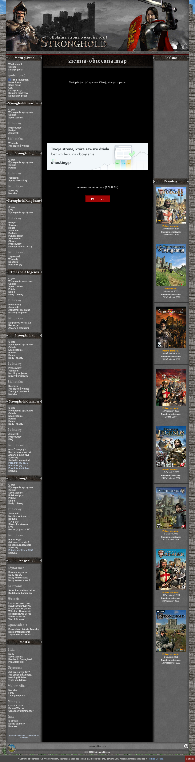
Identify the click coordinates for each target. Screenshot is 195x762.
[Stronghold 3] (171, 347)
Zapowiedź (14, 256)
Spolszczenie (15, 117)
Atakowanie (14, 238)
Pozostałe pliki (16, 662)
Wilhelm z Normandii (19, 611)
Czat (10, 87)
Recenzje (13, 262)
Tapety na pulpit (16, 695)
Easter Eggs (15, 539)
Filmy (11, 693)
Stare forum (14, 85)
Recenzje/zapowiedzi (19, 545)
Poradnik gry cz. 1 (18, 463)
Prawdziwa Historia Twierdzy (23, 629)
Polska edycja (16, 495)
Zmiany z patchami (18, 328)
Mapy (11, 654)
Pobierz (98, 199)
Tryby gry (13, 521)
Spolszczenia (15, 656)
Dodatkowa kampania (20, 593)
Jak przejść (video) (18, 146)
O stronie (13, 721)
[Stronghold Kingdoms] (171, 285)
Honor (11, 228)
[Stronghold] (171, 651)
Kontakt (12, 726)
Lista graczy (15, 90)
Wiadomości (15, 64)
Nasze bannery (16, 723)
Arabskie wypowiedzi (19, 460)
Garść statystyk (17, 449)
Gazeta (12, 67)
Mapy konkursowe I (18, 577)
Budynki (12, 130)
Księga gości (15, 69)
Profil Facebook (20, 79)
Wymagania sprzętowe (20, 112)
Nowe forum (15, 82)
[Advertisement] (97, 113)
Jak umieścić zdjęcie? (20, 674)
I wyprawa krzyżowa (19, 603)
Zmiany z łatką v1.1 (18, 455)
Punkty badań (15, 236)
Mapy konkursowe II (19, 580)
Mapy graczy (15, 575)
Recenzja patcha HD (19, 529)
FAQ (10, 209)
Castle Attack (15, 705)
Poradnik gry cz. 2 (18, 465)
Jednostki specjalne (19, 310)
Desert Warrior (16, 708)
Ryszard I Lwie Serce (19, 614)
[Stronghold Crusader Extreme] (171, 405)
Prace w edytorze (17, 572)
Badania (12, 233)
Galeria (12, 115)
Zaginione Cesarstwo (19, 634)
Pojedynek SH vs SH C (20, 550)
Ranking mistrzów (18, 93)
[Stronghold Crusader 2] (171, 223)
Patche (12, 167)
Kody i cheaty (15, 294)
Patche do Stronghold (20, 659)
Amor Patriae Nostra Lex (21, 590)
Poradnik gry (15, 264)
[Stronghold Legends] (171, 466)
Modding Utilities (17, 677)
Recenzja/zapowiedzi (19, 452)
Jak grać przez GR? (19, 672)
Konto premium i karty (20, 246)
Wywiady (13, 143)
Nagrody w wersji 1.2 (19, 322)
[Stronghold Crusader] (171, 589)
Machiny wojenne (17, 312)
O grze (11, 109)
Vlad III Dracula (16, 619)
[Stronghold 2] (171, 528)
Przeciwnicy (15, 127)
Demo (11, 292)
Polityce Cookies (155, 759)
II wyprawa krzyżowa (19, 606)
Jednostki (13, 133)
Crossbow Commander (21, 711)
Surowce (13, 225)
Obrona (12, 241)
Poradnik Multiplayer (19, 468)
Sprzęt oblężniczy (17, 180)
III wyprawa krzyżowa (19, 608)
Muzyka (12, 193)
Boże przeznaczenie (19, 632)
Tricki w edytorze (17, 680)
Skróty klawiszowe (18, 376)
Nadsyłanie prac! (17, 95)
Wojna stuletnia (16, 616)
